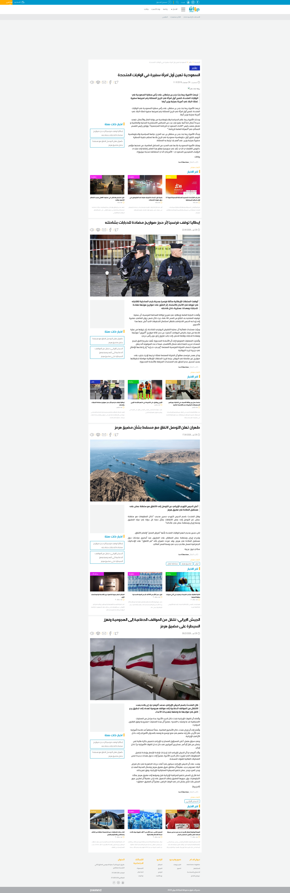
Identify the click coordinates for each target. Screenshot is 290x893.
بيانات (146, 9)
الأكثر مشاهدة (175, 17)
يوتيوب (140, 875)
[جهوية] (107, 184)
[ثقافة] (183, 184)
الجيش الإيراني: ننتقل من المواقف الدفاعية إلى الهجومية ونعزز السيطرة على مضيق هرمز (109, 352)
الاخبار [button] (175, 9)
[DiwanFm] (194, 9)
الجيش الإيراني (192, 801)
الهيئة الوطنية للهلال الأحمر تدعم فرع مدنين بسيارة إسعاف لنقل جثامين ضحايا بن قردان (183, 833)
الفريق (160, 868)
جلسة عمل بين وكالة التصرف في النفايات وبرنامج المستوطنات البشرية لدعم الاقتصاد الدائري (184, 403)
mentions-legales (193, 864)
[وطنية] (183, 389)
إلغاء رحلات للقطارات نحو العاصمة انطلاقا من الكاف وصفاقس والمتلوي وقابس (107, 833)
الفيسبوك (140, 868)
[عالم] (107, 389)
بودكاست (155, 9)
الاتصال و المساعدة (193, 872)
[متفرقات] (107, 581)
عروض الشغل (195, 876)
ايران (196, 563)
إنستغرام (140, 872)
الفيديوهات (177, 864)
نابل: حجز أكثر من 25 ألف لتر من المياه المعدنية (147, 594)
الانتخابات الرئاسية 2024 (192, 17)
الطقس (165, 17)
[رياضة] (145, 389)
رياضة (165, 9)
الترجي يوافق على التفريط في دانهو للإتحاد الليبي (146, 402)
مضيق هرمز (186, 563)
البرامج (160, 872)
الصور (179, 868)
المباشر (160, 864)
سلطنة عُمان (173, 563)
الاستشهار (196, 868)
